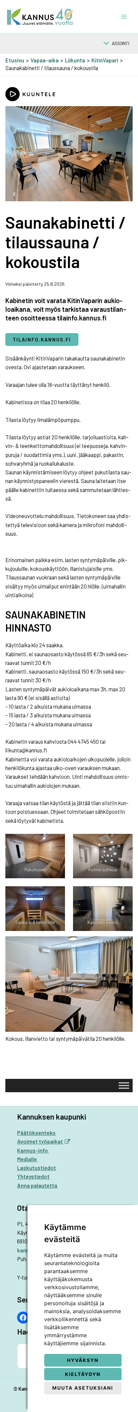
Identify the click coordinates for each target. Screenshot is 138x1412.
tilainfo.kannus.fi (42, 339)
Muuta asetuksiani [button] (82, 1388)
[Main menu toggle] (123, 16)
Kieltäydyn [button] (82, 1374)
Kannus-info (33, 1150)
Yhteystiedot (33, 1176)
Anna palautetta (37, 1185)
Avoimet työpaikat (40, 1141)
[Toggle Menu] (124, 1085)
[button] (120, 43)
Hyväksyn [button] (82, 1360)
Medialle (27, 1159)
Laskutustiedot (36, 1168)
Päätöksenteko (36, 1133)
